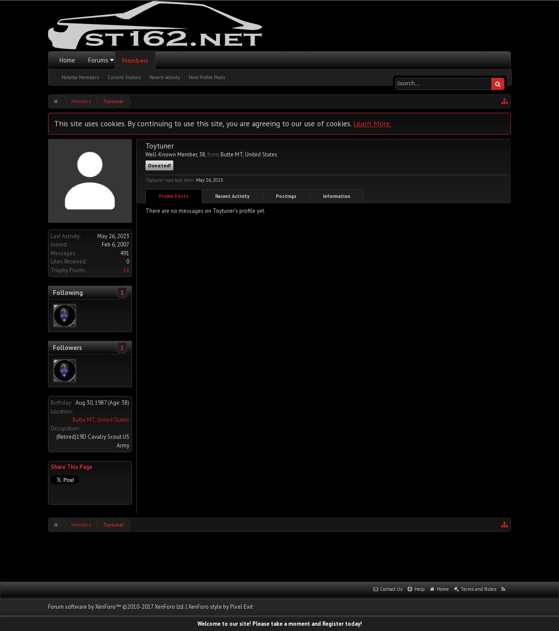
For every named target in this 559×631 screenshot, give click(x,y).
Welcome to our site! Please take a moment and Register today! (279, 624)
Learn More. (372, 123)
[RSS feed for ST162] (503, 589)
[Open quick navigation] (504, 101)
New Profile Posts (207, 77)
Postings (286, 196)
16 (126, 270)
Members (135, 60)
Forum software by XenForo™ (116, 606)
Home (67, 60)
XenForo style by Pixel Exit (220, 606)
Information (336, 196)
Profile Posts (174, 196)
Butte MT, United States (100, 419)
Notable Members (80, 77)
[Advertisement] (279, 556)
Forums (98, 60)
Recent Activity (164, 77)
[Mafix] (64, 315)
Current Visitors (124, 77)
